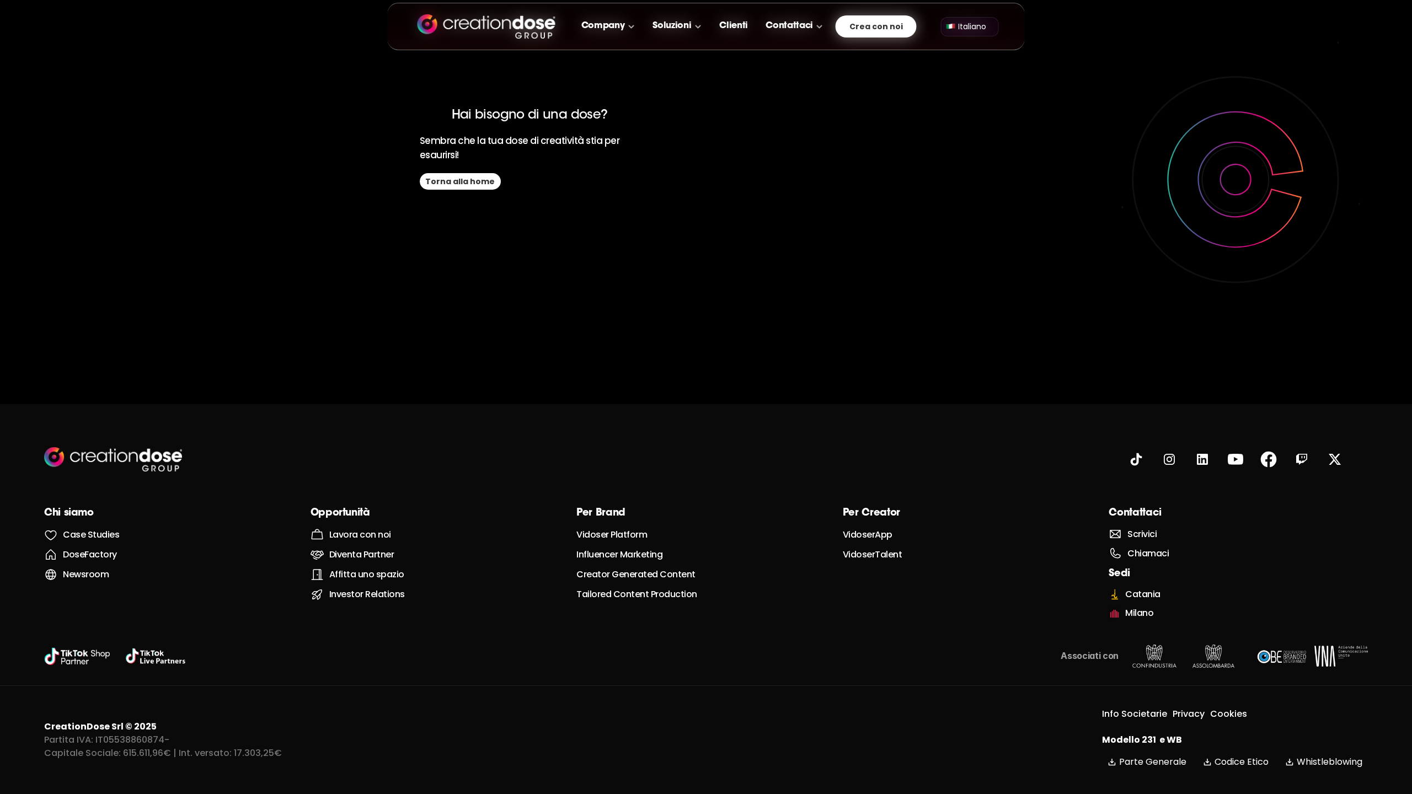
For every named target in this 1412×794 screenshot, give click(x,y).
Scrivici (1142, 534)
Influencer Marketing (619, 554)
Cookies (1228, 713)
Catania (1142, 594)
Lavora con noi (360, 534)
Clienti (733, 26)
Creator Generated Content (636, 574)
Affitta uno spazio (366, 574)
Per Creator (871, 513)
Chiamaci (1148, 553)
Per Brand (600, 513)
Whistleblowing (1329, 761)
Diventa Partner (361, 554)
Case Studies (91, 534)
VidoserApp (867, 534)
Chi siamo (69, 513)
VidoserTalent (872, 554)
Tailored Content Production (636, 594)
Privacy (1189, 713)
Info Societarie (1134, 713)
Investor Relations (367, 594)
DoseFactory (90, 554)
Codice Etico (1242, 761)
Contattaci (1135, 513)
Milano (1139, 613)
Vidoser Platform (611, 534)
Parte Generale (1152, 761)
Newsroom (86, 574)
